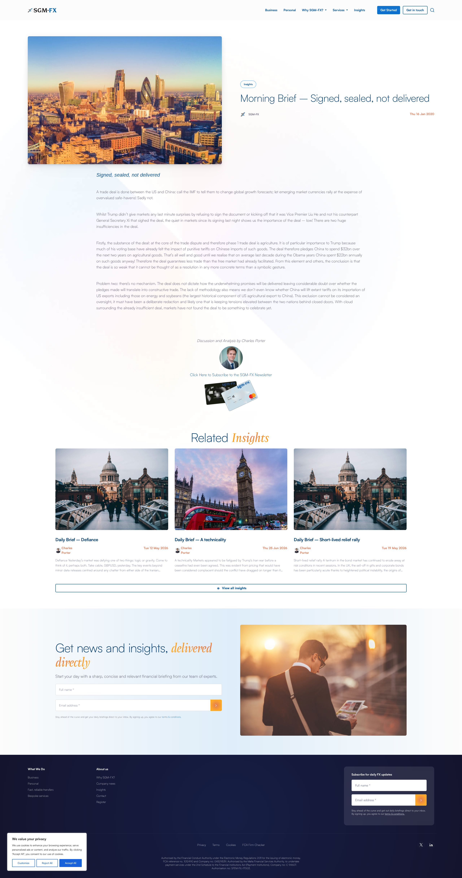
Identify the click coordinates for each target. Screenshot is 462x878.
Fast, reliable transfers (41, 789)
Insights (359, 10)
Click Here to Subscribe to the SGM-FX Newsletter (231, 374)
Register (101, 802)
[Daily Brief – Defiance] (111, 489)
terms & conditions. (171, 716)
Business (271, 10)
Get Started (388, 10)
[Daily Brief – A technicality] (231, 489)
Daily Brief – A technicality (200, 539)
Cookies (231, 845)
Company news (105, 783)
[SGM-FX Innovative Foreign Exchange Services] (42, 10)
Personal (290, 10)
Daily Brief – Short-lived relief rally (327, 539)
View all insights (233, 588)
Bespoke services (38, 796)
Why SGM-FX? (313, 10)
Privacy (201, 845)
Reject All (47, 862)
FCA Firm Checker (253, 845)
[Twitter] (421, 845)
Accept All (70, 862)
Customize (23, 862)
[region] (47, 852)
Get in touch (415, 10)
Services (339, 10)
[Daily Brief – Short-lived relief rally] (350, 489)
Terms (216, 845)
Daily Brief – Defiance (76, 539)
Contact (101, 796)
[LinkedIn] (431, 845)
